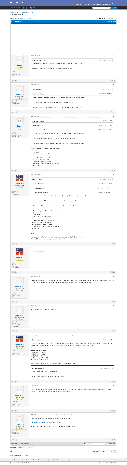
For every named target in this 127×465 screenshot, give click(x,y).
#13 (113, 116)
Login (26, 7)
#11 (113, 55)
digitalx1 (18, 286)
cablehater (19, 94)
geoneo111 (18, 184)
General (24, 12)
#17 (113, 305)
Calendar (107, 4)
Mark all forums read (58, 460)
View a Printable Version (18, 451)
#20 (113, 414)
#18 (113, 335)
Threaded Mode (112, 21)
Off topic (29, 12)
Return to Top (36, 460)
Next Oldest (15, 443)
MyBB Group (29, 462)
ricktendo (18, 424)
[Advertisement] (63, 38)
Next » (31, 18)
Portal (79, 4)
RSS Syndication (70, 460)
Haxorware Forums (15, 12)
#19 (113, 385)
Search (87, 4)
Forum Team (14, 460)
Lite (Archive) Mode (47, 460)
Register (32, 7)
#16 (113, 276)
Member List (97, 4)
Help (115, 4)
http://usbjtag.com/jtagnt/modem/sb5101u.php (45, 422)
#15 (113, 248)
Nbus (19, 65)
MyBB (17, 462)
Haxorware (29, 460)
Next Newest (24, 443)
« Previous (19, 18)
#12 (113, 84)
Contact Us (22, 460)
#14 (113, 174)
